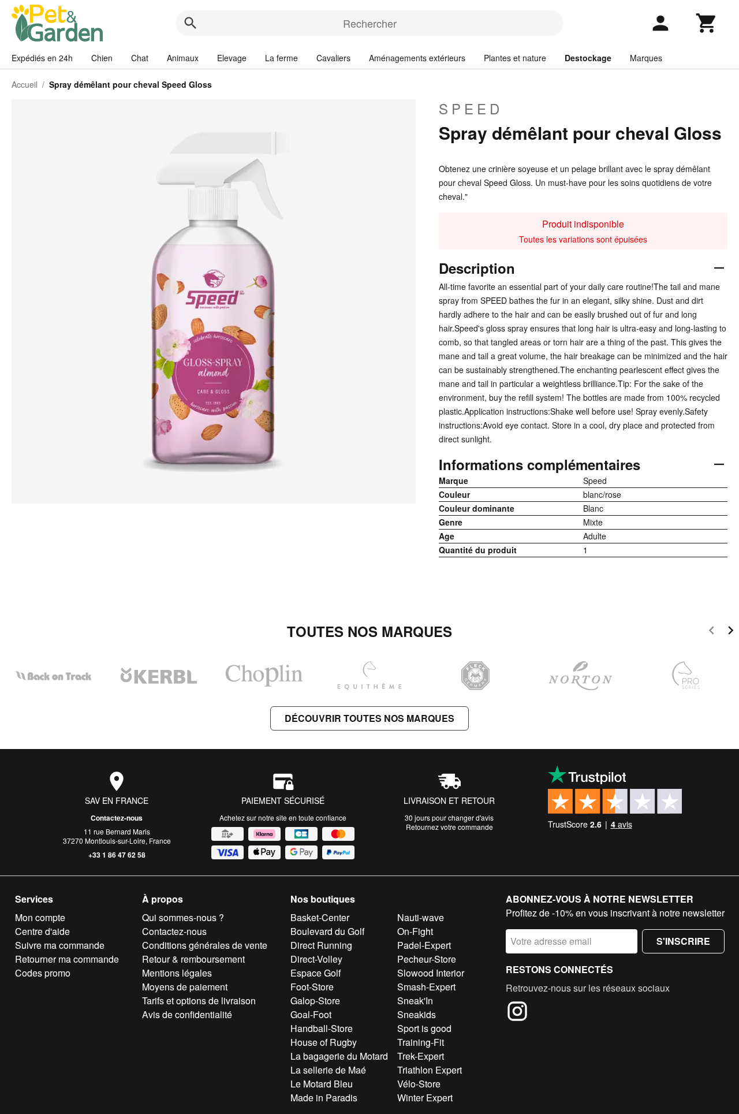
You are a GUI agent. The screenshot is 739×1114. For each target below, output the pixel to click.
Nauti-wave (420, 917)
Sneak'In (415, 1000)
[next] (730, 632)
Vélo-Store (419, 1083)
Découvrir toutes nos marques (369, 718)
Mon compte (40, 917)
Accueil (25, 84)
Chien (102, 58)
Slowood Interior (430, 972)
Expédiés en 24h (42, 58)
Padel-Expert (424, 945)
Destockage (588, 58)
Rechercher (370, 23)
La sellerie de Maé (328, 1069)
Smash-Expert (426, 986)
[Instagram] (517, 1013)
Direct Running (321, 945)
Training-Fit (420, 1042)
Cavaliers (333, 58)
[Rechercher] (190, 23)
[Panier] (706, 23)
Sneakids (416, 1014)
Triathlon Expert (429, 1069)
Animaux (183, 58)
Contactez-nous (117, 817)
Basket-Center (319, 917)
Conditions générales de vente (204, 945)
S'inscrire (683, 941)
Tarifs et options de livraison (199, 1000)
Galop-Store (315, 1000)
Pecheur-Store (426, 959)
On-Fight (415, 931)
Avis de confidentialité (187, 1014)
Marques (646, 58)
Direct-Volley (316, 959)
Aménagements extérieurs (417, 58)
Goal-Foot (310, 1014)
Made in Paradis (323, 1097)
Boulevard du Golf (327, 931)
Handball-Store (321, 1028)
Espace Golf (315, 972)
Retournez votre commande (449, 827)
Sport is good (424, 1028)
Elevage (232, 58)
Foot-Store (312, 986)
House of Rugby (323, 1042)
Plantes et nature (515, 58)
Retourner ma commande (67, 959)
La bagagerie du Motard (339, 1056)
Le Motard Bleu (321, 1083)
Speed (471, 108)
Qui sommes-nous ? (183, 917)
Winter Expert (425, 1097)
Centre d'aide (42, 931)
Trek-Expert (420, 1056)
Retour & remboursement (193, 959)
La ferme (281, 58)
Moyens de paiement (184, 986)
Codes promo (42, 972)
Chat (139, 58)
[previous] (711, 632)
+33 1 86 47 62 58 (116, 855)
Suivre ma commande (59, 945)
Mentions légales (177, 972)
